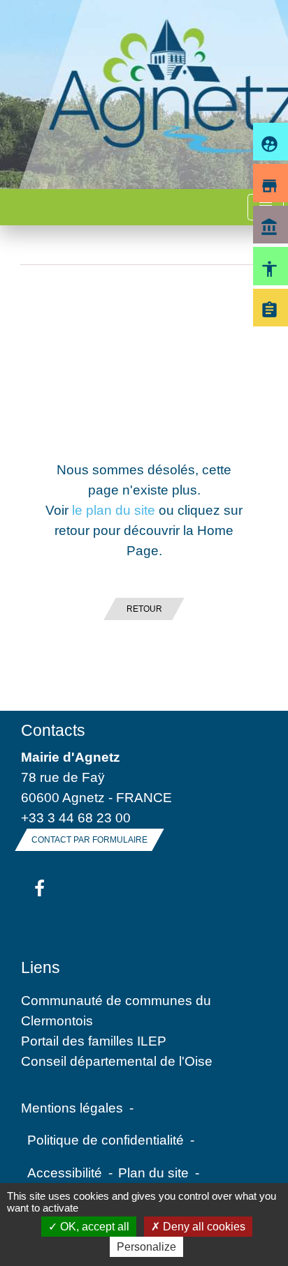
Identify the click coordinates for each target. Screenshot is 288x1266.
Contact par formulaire (89, 840)
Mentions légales (72, 1107)
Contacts (53, 730)
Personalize (146, 1247)
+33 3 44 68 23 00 (76, 817)
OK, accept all (93, 1227)
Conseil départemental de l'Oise (117, 1061)
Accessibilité (64, 1172)
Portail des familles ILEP (93, 1040)
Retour (144, 609)
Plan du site (153, 1172)
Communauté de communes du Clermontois (116, 1010)
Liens (40, 967)
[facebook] (39, 889)
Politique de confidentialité (105, 1139)
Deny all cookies (202, 1227)
